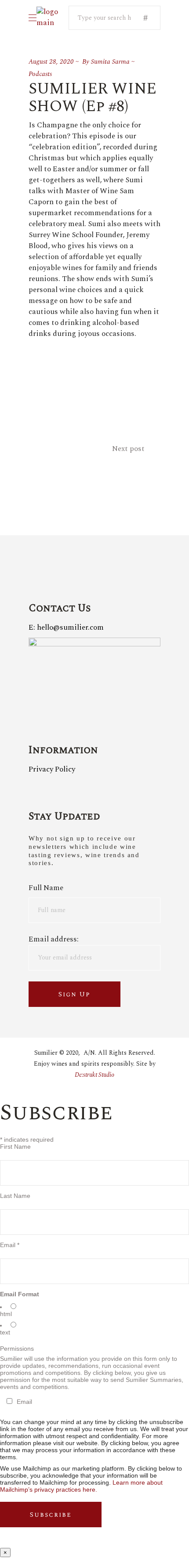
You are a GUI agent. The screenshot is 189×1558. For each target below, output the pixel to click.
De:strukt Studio (94, 1074)
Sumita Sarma (110, 62)
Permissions (17, 1348)
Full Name (46, 888)
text (5, 1332)
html (6, 1313)
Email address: (54, 939)
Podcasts (40, 74)
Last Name (15, 1195)
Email (9, 1244)
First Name (15, 1146)
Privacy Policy (52, 769)
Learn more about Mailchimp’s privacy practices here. (81, 1486)
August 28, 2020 (51, 62)
